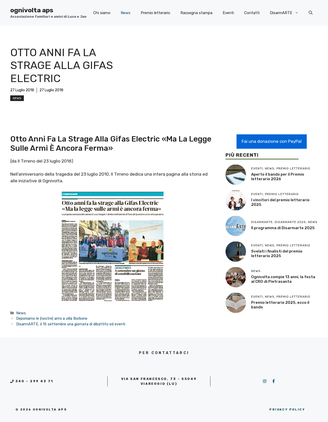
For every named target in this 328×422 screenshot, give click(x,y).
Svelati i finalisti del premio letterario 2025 (276, 253)
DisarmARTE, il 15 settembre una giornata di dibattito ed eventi (70, 324)
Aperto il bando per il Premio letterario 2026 (277, 176)
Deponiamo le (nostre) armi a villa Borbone (51, 318)
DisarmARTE (281, 13)
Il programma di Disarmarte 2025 (283, 228)
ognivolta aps (31, 10)
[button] (311, 13)
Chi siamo (101, 13)
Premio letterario (155, 13)
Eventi (228, 13)
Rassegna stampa (196, 13)
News (125, 13)
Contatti (252, 13)
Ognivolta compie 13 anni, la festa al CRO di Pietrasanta (283, 279)
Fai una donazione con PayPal (272, 141)
